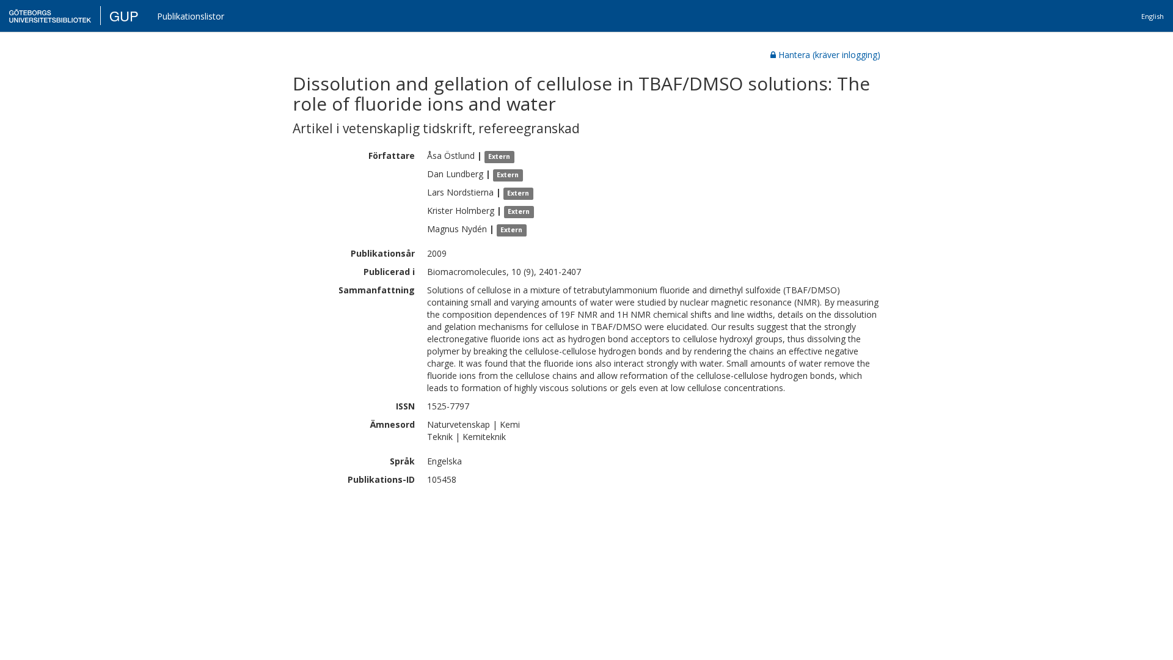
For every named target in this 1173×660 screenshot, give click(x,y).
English (1152, 16)
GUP (124, 15)
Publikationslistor (190, 16)
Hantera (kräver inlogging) (829, 55)
